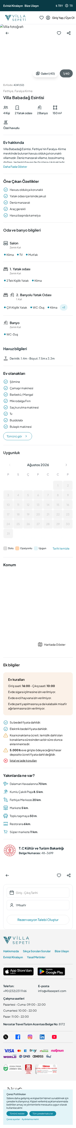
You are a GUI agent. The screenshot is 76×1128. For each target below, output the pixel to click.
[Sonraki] (66, 465)
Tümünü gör (14, 436)
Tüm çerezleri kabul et (43, 1113)
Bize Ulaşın (32, 5)
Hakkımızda (11, 951)
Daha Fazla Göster (15, 166)
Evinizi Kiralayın (13, 5)
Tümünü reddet (17, 1113)
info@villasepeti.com (52, 991)
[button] (8, 485)
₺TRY (59, 5)
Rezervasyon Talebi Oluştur (38, 920)
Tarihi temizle (61, 548)
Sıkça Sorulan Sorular (37, 951)
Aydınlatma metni (30, 1119)
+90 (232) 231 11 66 (15, 991)
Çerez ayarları (13, 1119)
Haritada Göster (54, 644)
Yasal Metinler (36, 957)
